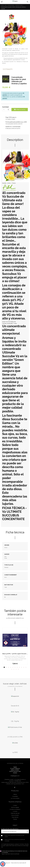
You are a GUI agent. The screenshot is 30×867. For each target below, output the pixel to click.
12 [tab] (11, 669)
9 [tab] (21, 667)
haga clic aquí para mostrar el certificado (10, 853)
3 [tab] (8, 667)
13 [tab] (14, 669)
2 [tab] (6, 667)
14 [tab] (16, 669)
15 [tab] (18, 669)
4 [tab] (10, 667)
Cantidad (5, 107)
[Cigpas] (15, 1)
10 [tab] (23, 667)
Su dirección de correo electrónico (9, 828)
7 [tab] (17, 667)
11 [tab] (26, 667)
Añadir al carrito (19, 109)
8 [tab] (19, 667)
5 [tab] (13, 667)
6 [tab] (15, 667)
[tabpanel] (15, 646)
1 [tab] (4, 667)
